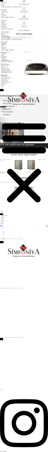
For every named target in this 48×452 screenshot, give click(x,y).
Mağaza (2, 5)
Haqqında (2, 217)
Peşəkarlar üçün (4, 2)
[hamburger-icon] (1, 1)
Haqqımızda (3, 3)
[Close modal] (1, 339)
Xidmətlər (3, 83)
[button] (24, 161)
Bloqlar (2, 85)
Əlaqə (2, 86)
